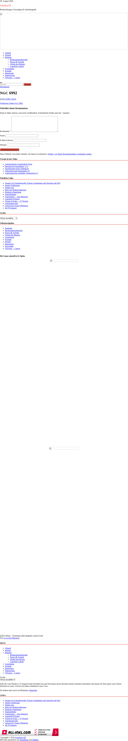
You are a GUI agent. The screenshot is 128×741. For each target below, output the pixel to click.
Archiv (3, 677)
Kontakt (8, 71)
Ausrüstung (9, 69)
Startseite (8, 228)
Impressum (9, 73)
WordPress (24, 740)
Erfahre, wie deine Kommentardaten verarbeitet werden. (70, 154)
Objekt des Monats (17, 64)
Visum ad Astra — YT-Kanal (16, 201)
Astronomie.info (11, 203)
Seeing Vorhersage (12, 185)
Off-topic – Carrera (12, 78)
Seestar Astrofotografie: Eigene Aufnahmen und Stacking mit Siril (32, 183)
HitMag (35, 740)
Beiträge (8, 57)
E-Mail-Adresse (6, 140)
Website (3, 145)
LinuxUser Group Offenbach (16, 206)
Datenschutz (10, 75)
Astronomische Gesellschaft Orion (18, 164)
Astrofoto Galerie (17, 66)
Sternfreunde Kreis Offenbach (17, 169)
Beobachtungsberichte (19, 60)
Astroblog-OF (5, 5)
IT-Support (11, 208)
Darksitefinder (10, 194)
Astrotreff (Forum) (12, 199)
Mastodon (33, 690)
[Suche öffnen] (1, 82)
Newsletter (9, 246)
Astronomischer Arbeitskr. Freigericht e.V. (21, 173)
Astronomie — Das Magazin (16, 197)
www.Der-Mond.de (11, 638)
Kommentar (5, 131)
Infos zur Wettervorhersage (15, 190)
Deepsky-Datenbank (13, 192)
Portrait (8, 55)
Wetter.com (9, 188)
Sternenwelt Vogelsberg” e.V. (16, 166)
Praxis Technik (17, 62)
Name (2, 136)
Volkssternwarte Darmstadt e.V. (17, 171)
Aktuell (8, 53)
